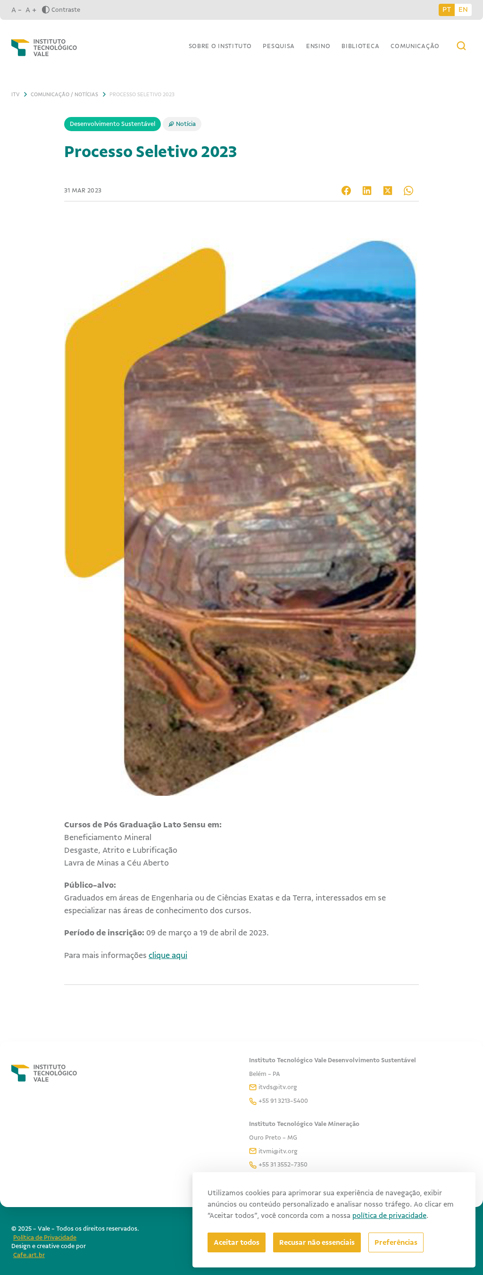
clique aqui (168, 955)
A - (16, 10)
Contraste (65, 9)
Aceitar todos (236, 1242)
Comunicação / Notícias (64, 94)
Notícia (186, 123)
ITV (15, 94)
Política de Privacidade (44, 1237)
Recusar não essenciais (317, 1242)
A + (30, 10)
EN (463, 9)
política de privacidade (389, 1215)
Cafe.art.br (29, 1254)
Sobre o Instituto (220, 46)
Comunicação (415, 46)
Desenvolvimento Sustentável (112, 123)
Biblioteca (360, 46)
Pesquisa (279, 46)
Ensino (318, 46)
